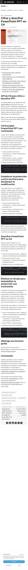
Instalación (21, 117)
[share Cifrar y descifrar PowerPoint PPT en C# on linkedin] (10, 423)
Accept (14, 561)
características (13, 378)
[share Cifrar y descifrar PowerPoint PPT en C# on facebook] (16, 423)
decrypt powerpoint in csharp (8, 400)
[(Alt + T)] (7, 6)
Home (3, 6)
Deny (19, 565)
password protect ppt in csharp (9, 398)
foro (7, 386)
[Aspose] (9, 2)
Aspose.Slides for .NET (7, 104)
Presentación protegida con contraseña (12, 371)
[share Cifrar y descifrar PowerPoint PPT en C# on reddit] (13, 423)
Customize (8, 565)
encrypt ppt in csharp (7, 395)
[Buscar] (26, 2)
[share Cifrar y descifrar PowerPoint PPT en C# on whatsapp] (19, 423)
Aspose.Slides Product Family (8, 392)
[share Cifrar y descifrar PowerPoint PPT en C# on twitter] (7, 423)
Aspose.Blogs (8, 15)
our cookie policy (11, 558)
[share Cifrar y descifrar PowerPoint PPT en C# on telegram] (21, 423)
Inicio (2, 15)
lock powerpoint (21, 398)
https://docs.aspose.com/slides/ (10, 382)
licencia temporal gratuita (8, 351)
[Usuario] (23, 2)
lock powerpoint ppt (6, 403)
